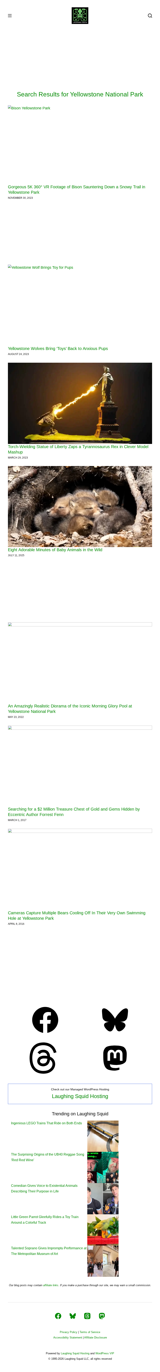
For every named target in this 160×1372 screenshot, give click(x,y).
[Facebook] (45, 1034)
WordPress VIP (104, 1353)
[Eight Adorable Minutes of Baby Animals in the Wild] (80, 506)
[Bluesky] (115, 1034)
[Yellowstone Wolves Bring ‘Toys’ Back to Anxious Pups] (80, 305)
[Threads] (45, 1072)
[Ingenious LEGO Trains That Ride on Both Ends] (103, 1136)
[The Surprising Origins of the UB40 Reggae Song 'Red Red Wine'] (103, 1167)
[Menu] (10, 15)
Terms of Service (90, 1332)
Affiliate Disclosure (95, 1337)
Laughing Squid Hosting (80, 1096)
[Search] (150, 16)
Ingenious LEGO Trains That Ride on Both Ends (46, 1123)
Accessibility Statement (67, 1337)
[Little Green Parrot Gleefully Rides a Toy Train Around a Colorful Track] (103, 1229)
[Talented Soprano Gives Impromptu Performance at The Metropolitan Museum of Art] (103, 1261)
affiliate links (50, 1285)
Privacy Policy (68, 1332)
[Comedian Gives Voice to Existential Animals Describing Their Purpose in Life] (103, 1198)
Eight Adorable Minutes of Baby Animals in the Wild (55, 549)
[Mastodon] (115, 1072)
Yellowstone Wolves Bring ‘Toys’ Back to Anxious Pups (58, 348)
